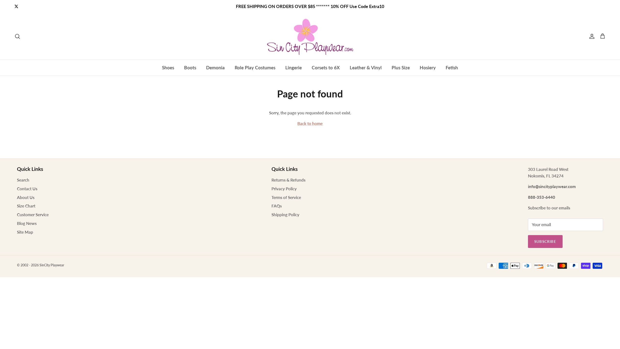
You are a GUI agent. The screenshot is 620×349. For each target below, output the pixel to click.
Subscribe (545, 241)
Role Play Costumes (255, 67)
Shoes (168, 67)
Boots (190, 67)
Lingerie (293, 67)
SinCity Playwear (51, 265)
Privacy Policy (284, 188)
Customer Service (33, 214)
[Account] (591, 36)
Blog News (27, 223)
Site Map (25, 232)
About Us (25, 197)
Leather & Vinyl (366, 67)
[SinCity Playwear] (310, 36)
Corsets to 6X (326, 67)
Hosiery (428, 67)
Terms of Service (286, 197)
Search (23, 179)
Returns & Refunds (288, 179)
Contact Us (27, 188)
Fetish (452, 67)
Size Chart (26, 205)
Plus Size (401, 67)
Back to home (310, 123)
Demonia (215, 67)
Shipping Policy (285, 214)
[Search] (17, 36)
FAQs (276, 205)
